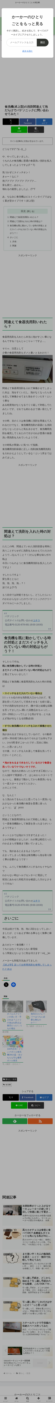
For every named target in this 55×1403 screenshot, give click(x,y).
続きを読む (27, 51)
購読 (42, 42)
